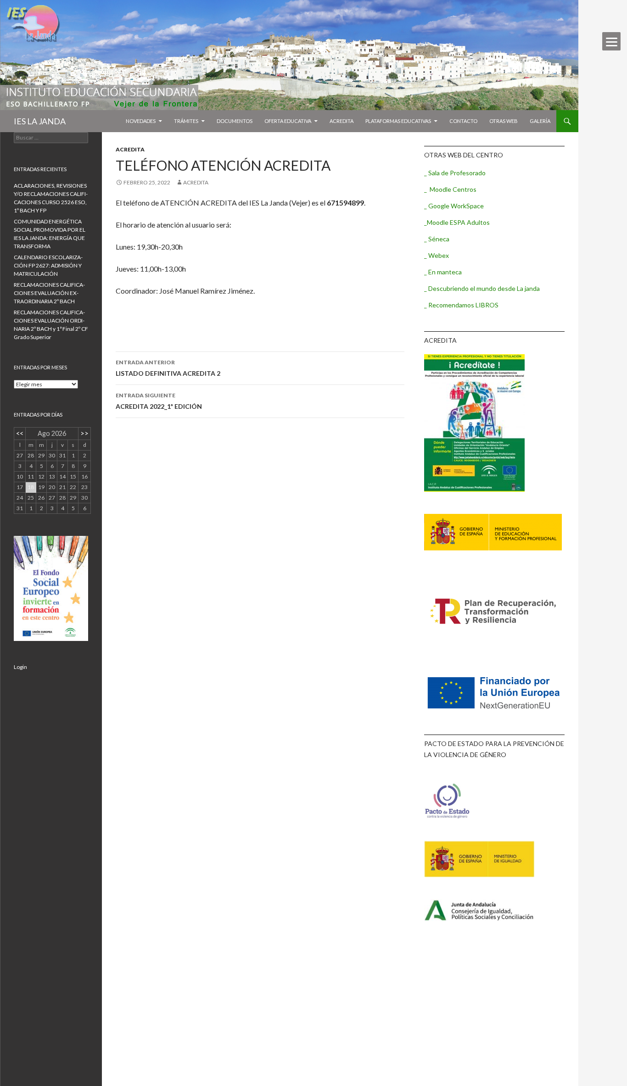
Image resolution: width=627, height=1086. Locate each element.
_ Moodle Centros (450, 189)
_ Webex (436, 255)
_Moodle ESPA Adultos (457, 222)
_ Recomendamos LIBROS (461, 305)
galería (540, 121)
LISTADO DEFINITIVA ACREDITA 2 (168, 368)
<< (19, 433)
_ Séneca (436, 239)
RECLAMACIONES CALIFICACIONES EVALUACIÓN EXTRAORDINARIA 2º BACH (49, 293)
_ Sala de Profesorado (455, 173)
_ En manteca (443, 272)
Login (20, 666)
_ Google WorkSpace (454, 206)
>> (84, 433)
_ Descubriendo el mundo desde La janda (482, 288)
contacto (463, 121)
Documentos (234, 121)
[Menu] (611, 41)
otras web (503, 121)
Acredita (341, 121)
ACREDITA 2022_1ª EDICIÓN (159, 401)
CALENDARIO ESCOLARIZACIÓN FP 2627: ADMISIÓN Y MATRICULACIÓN (48, 265)
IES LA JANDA (40, 121)
